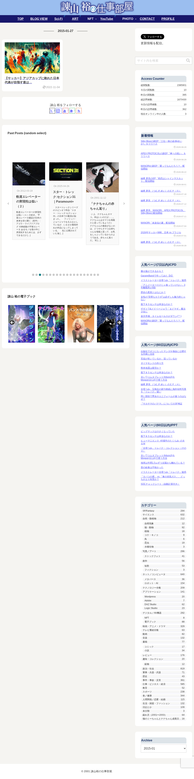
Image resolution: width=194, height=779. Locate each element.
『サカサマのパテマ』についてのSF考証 (161, 403)
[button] (33, 275)
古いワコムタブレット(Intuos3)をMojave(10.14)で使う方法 (158, 378)
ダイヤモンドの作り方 (152, 363)
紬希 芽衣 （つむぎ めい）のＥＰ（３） (161, 242)
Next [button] (119, 323)
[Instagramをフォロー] (59, 111)
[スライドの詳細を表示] (21, 324)
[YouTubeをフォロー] (65, 111)
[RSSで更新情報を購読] (79, 111)
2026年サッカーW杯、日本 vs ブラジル (161, 232)
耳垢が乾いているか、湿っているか (159, 358)
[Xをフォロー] (52, 111)
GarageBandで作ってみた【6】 (157, 275)
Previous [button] (12, 323)
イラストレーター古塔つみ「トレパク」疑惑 (163, 280)
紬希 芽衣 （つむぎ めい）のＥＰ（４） (161, 200)
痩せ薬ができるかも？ (152, 271)
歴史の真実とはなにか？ (153, 292)
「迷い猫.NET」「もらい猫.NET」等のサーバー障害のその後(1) (102, 175)
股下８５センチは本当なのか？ (157, 304)
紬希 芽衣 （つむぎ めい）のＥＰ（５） (161, 191)
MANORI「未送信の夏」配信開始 (158, 222)
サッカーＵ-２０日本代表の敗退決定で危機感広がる (28, 192)
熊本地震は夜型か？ (151, 368)
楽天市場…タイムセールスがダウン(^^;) (161, 316)
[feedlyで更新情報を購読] (72, 111)
